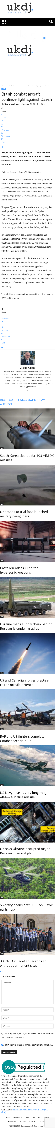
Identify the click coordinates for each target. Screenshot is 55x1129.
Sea (33, 1117)
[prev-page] (0, 971)
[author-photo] (27, 358)
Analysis (46, 1117)
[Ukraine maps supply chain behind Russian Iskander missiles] (27, 597)
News (8, 1117)
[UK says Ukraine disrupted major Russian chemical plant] (27, 822)
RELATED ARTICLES (14, 399)
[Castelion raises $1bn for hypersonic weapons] (27, 541)
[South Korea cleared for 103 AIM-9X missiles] (27, 428)
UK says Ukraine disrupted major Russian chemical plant (25, 850)
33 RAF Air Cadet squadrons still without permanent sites (24, 963)
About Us (32, 1121)
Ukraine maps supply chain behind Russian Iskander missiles (26, 626)
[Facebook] (2, 1112)
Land (27, 1117)
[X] (27, 391)
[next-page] (2, 971)
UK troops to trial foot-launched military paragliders (24, 513)
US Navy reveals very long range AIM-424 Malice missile (24, 794)
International (17, 1117)
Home (3, 86)
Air (9, 86)
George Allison (11, 103)
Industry (23, 1121)
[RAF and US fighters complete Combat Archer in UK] (27, 709)
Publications (12, 1121)
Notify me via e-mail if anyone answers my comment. (28, 1044)
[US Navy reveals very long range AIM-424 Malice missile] (27, 765)
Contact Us (43, 1121)
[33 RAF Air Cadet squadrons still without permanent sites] (27, 934)
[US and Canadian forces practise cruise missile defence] (27, 653)
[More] (27, 147)
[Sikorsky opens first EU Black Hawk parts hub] (27, 878)
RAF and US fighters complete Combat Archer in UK (22, 738)
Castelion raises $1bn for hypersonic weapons (19, 570)
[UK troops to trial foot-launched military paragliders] (27, 485)
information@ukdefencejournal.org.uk (30, 1109)
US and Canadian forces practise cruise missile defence (24, 682)
